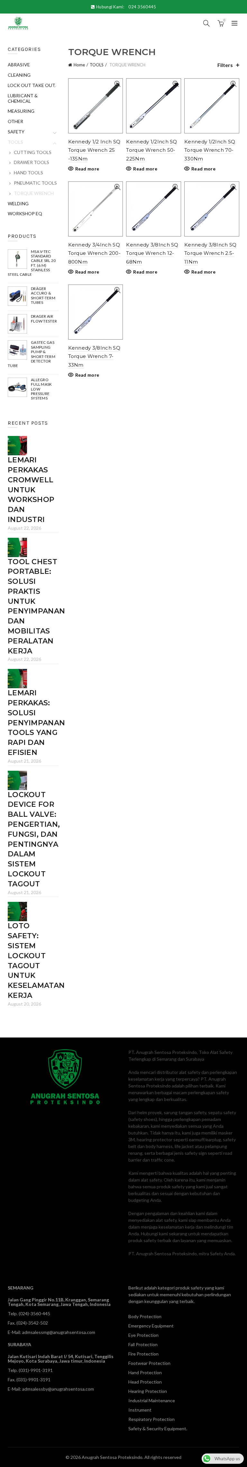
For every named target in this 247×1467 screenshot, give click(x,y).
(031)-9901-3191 (36, 1370)
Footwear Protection (149, 1363)
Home (79, 64)
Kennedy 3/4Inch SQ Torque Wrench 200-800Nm (94, 253)
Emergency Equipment (151, 1325)
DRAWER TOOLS (31, 162)
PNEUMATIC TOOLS (35, 183)
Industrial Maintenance (151, 1400)
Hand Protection (145, 1372)
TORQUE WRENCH (34, 193)
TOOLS (97, 64)
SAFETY (16, 131)
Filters (225, 65)
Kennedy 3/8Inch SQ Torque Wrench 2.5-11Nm (210, 253)
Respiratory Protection (151, 1419)
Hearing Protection (147, 1391)
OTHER (15, 121)
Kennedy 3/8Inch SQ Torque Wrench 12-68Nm (152, 253)
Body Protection (144, 1316)
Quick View (117, 84)
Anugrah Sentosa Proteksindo (112, 1457)
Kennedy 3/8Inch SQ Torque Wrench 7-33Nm (94, 356)
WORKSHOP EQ (25, 213)
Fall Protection (143, 1344)
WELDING (18, 203)
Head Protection (145, 1382)
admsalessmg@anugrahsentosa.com (58, 1332)
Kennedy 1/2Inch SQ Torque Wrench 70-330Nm (209, 150)
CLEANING (19, 75)
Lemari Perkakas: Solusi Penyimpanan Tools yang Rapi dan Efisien (36, 723)
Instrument (139, 1410)
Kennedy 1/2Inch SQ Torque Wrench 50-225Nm (151, 150)
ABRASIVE (19, 64)
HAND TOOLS (28, 172)
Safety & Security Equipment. (157, 1428)
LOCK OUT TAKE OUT (31, 85)
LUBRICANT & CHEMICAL (23, 98)
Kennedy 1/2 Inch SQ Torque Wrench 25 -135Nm (94, 150)
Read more (87, 168)
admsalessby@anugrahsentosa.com (58, 1389)
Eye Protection (143, 1335)
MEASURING (21, 111)
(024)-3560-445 (34, 1313)
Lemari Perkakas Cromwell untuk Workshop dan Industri (31, 490)
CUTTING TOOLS (32, 152)
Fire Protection (143, 1353)
